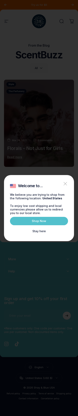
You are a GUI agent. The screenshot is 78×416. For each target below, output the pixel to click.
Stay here (39, 231)
